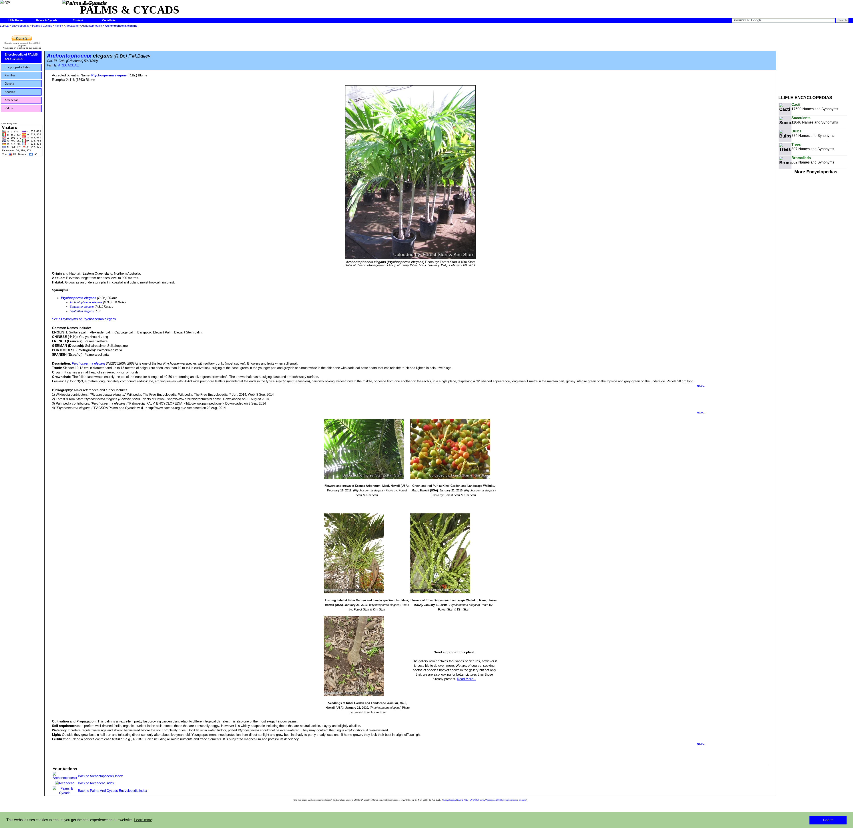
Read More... (466, 679)
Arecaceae (72, 25)
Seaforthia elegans (82, 311)
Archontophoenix (91, 25)
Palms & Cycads (46, 20)
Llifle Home (15, 20)
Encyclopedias (20, 25)
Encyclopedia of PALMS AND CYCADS (21, 57)
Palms (9, 108)
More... (701, 386)
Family (59, 25)
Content (78, 20)
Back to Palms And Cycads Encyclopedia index (112, 790)
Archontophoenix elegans (121, 25)
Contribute (109, 20)
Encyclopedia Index (17, 67)
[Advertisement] (815, 59)
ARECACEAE (68, 65)
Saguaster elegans (82, 306)
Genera (9, 83)
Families (10, 75)
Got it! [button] (828, 820)
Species (10, 92)
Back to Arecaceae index (96, 783)
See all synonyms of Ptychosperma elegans (84, 319)
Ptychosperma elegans (109, 75)
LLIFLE (4, 25)
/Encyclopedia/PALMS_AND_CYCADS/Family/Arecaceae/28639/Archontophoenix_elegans (484, 800)
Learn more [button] (143, 820)
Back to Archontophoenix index (100, 776)
